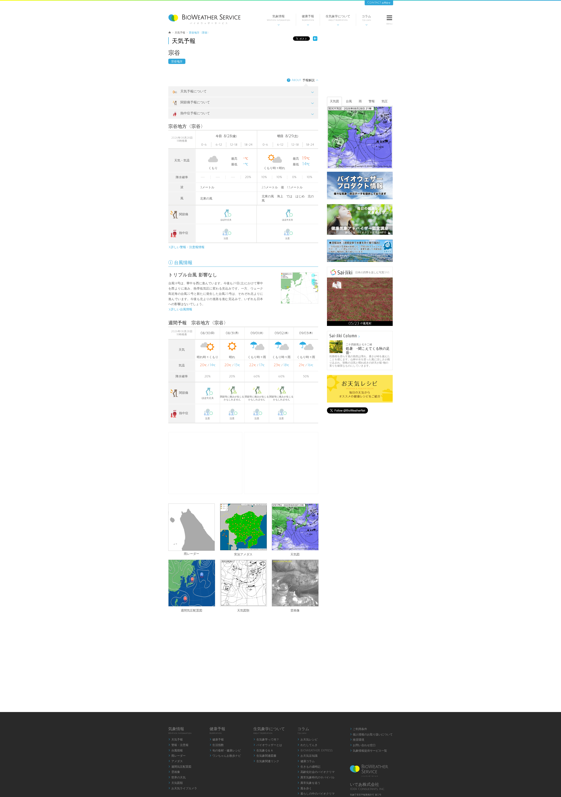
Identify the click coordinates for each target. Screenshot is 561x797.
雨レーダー (191, 553)
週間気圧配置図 (191, 610)
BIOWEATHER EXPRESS (315, 750)
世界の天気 (177, 777)
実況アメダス (243, 554)
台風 (349, 101)
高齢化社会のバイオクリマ (316, 772)
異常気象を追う (308, 783)
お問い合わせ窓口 (363, 745)
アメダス (175, 761)
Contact (379, 2)
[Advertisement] (281, 463)
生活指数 (216, 745)
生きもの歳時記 (308, 766)
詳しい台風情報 (180, 309)
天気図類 (243, 610)
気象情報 (278, 20)
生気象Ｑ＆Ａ (263, 750)
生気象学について (338, 20)
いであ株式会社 (364, 784)
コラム (366, 20)
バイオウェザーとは (267, 745)
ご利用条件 (358, 729)
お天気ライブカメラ (182, 788)
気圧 (385, 101)
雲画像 (295, 610)
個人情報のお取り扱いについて (371, 734)
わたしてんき (307, 745)
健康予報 (308, 20)
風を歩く (304, 788)
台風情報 (175, 750)
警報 (372, 101)
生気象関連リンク (266, 761)
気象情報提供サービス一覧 (368, 750)
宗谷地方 (177, 61)
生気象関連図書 (264, 755)
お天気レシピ (307, 739)
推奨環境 (357, 739)
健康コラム (306, 761)
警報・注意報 (178, 745)
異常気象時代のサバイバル (316, 777)
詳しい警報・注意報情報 (186, 247)
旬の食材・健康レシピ (225, 750)
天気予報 (175, 739)
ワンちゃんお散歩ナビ (225, 755)
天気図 (295, 554)
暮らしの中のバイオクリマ (316, 793)
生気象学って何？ (266, 739)
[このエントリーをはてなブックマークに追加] (315, 39)
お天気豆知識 (307, 755)
